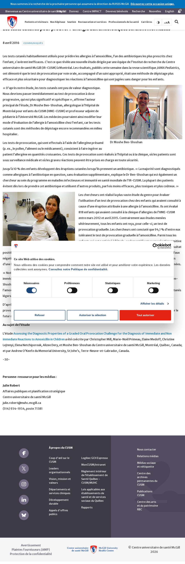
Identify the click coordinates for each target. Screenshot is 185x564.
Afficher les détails (152, 303)
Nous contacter (146, 449)
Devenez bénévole (117, 11)
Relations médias (147, 456)
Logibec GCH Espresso (94, 458)
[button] (36, 22)
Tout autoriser (145, 315)
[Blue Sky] (24, 515)
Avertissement (31, 545)
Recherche (138, 11)
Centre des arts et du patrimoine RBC (147, 505)
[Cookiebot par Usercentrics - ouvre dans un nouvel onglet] (155, 246)
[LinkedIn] (24, 500)
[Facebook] (24, 453)
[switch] (72, 290)
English (169, 11)
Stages (61, 11)
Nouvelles (155, 11)
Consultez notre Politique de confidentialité (78, 269)
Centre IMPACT (92, 11)
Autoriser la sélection (92, 315)
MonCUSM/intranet (93, 464)
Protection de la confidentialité (31, 554)
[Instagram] (24, 484)
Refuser (40, 315)
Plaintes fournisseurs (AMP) (31, 549)
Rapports (86, 507)
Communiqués (33, 43)
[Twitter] (24, 469)
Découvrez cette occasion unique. (153, 4)
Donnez (74, 11)
